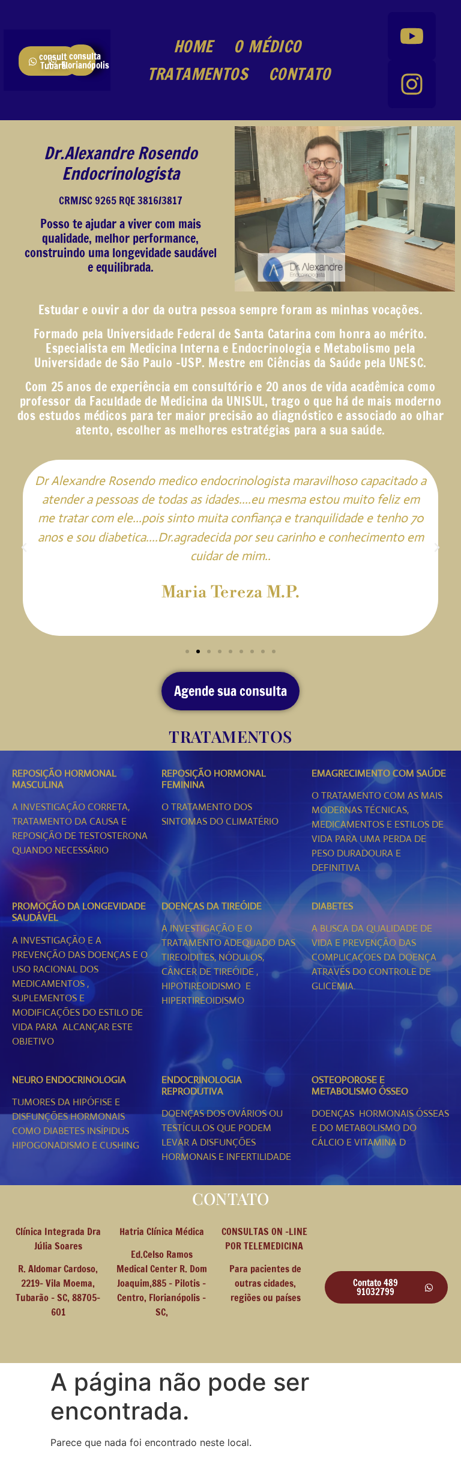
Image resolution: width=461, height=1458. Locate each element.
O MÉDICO (267, 46)
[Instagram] (412, 84)
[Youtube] (412, 36)
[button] (24, 547)
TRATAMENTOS (197, 74)
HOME (193, 46)
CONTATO (299, 74)
